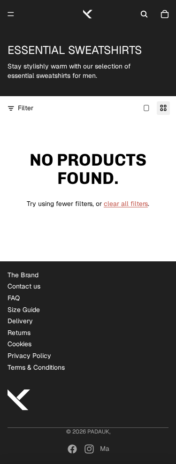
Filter (25, 108)
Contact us (24, 286)
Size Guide (24, 309)
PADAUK (98, 431)
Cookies (19, 344)
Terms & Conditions (36, 367)
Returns (19, 332)
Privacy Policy (29, 355)
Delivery (20, 321)
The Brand (23, 275)
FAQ (14, 298)
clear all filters (126, 203)
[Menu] (11, 14)
